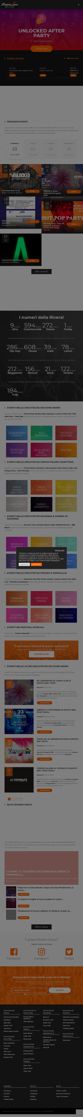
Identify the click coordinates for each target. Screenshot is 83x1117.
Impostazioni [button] (24, 564)
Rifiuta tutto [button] (59, 550)
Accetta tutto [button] (36, 564)
